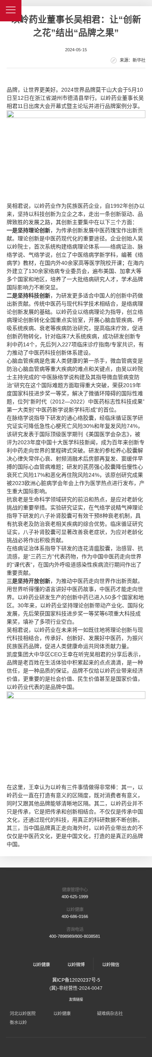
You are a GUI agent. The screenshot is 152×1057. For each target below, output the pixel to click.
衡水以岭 (18, 1022)
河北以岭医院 (22, 1013)
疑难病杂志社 (110, 1013)
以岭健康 (62, 1013)
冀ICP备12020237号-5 (76, 980)
